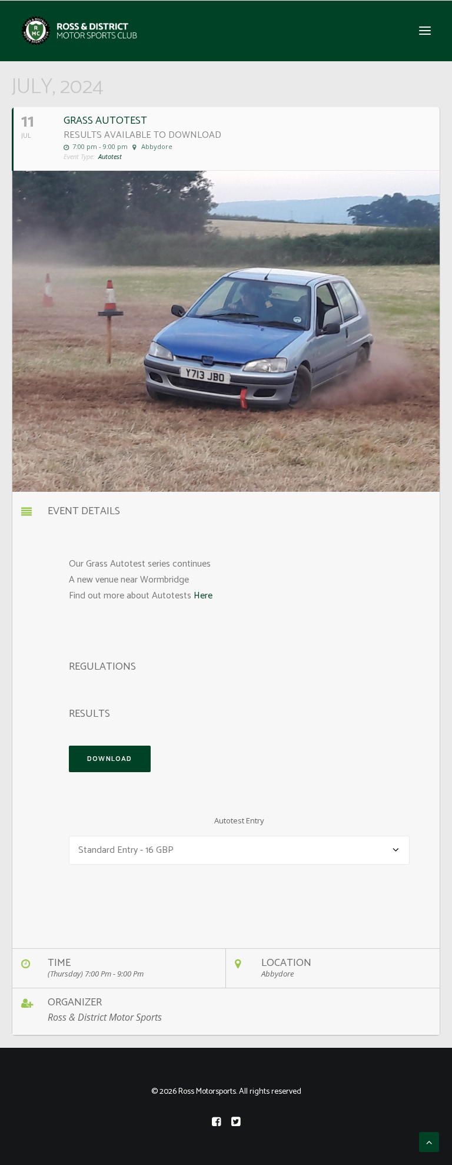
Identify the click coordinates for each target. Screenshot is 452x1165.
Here (203, 596)
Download (109, 758)
